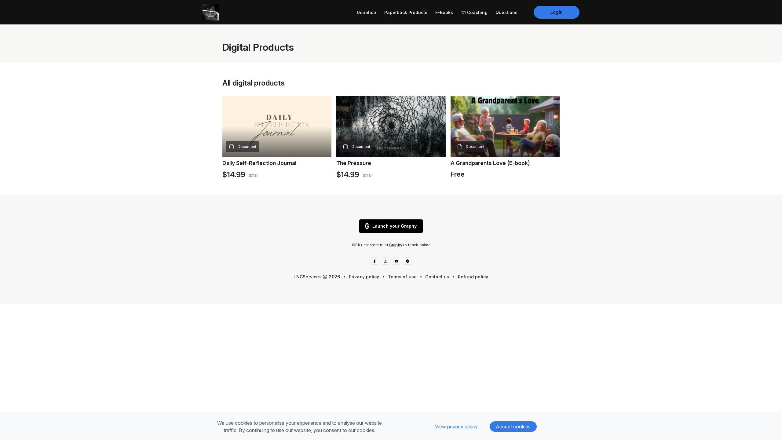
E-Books (444, 12)
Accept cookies (513, 427)
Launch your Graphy (394, 226)
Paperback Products (405, 12)
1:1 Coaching (474, 12)
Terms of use (402, 276)
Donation (366, 12)
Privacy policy (364, 276)
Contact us (437, 276)
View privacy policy (456, 427)
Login (556, 12)
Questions (506, 12)
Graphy (395, 245)
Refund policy (473, 276)
